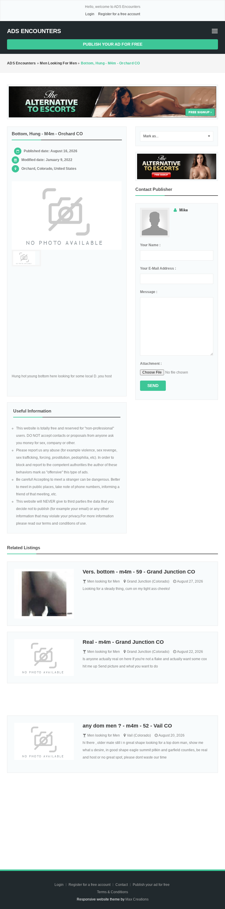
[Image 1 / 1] (67, 215)
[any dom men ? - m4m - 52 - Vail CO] (44, 741)
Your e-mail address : (158, 268)
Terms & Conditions (112, 892)
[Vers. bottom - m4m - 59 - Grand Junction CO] (44, 593)
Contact (122, 885)
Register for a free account (119, 14)
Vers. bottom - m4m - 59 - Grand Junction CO (139, 572)
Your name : (150, 245)
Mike (183, 210)
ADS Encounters (34, 31)
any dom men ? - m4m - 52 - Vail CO (127, 726)
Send (152, 385)
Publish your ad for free (112, 44)
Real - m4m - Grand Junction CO (123, 642)
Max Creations (137, 899)
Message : (148, 292)
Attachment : (151, 364)
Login (89, 14)
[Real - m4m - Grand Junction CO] (44, 657)
